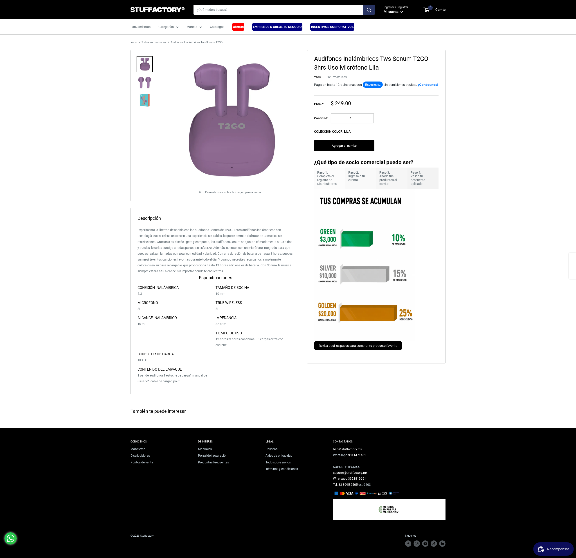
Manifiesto (137, 449)
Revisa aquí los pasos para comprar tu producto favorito (358, 345)
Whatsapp (340, 478)
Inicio (133, 42)
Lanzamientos (140, 27)
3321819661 (357, 478)
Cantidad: (321, 118)
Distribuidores (140, 455)
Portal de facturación (212, 455)
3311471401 (357, 455)
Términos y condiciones (282, 469)
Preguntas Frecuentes (213, 462)
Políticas (271, 449)
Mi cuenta (391, 12)
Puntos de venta (141, 462)
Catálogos (217, 27)
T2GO (317, 77)
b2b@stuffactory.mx (347, 449)
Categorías (166, 27)
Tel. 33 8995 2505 (345, 484)
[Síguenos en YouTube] (425, 543)
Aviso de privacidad (279, 455)
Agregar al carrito (344, 145)
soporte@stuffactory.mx (350, 472)
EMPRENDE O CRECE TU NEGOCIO (277, 27)
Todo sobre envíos (278, 462)
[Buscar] (369, 10)
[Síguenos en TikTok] (434, 543)
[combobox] (278, 10)
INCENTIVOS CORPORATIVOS (332, 27)
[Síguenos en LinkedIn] (442, 543)
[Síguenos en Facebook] (408, 543)
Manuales (205, 449)
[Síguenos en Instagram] (417, 543)
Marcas (192, 27)
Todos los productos (154, 42)
